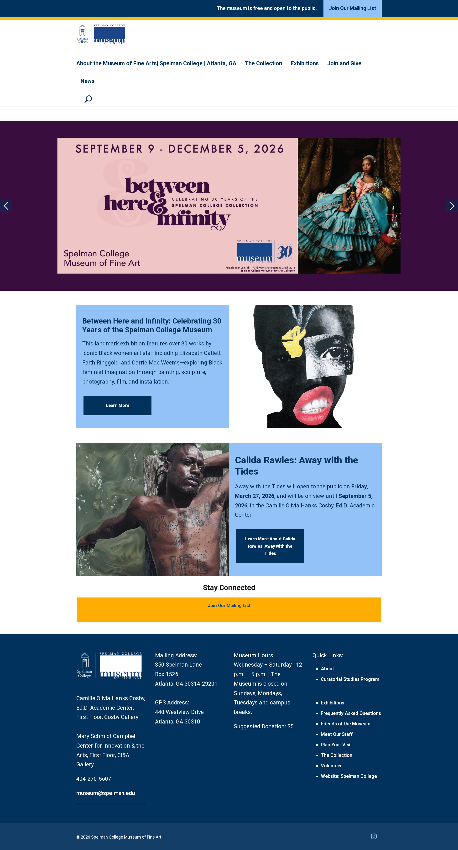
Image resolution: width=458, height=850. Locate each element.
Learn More (117, 405)
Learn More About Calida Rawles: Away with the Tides (270, 546)
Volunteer (331, 766)
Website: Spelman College (349, 776)
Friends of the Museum (345, 724)
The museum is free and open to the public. (267, 8)
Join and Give (344, 63)
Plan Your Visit (336, 745)
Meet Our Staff (337, 734)
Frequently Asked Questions (351, 713)
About (327, 669)
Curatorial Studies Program (350, 679)
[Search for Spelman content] (90, 101)
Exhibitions (305, 63)
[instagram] (376, 836)
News (87, 81)
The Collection (263, 63)
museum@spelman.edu (105, 793)
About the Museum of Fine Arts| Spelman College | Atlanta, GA (156, 63)
